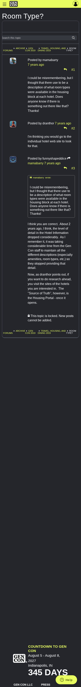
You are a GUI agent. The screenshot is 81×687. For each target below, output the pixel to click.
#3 (73, 168)
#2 (73, 128)
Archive (20, 48)
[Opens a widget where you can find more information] (66, 680)
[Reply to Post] (65, 69)
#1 (73, 69)
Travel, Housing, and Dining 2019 (52, 49)
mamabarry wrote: (40, 177)
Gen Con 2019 (30, 49)
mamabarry (35, 163)
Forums (8, 50)
